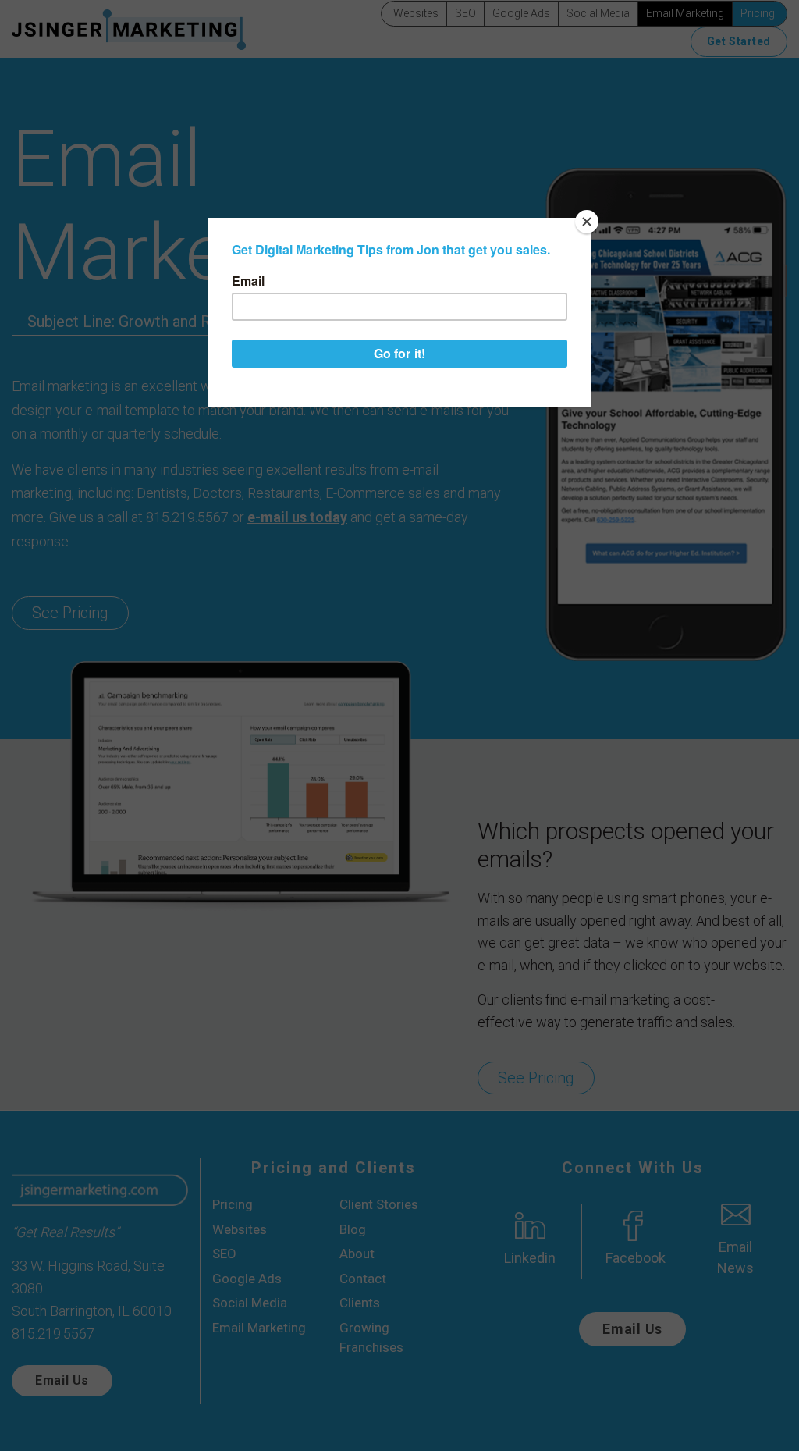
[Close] (586, 221)
